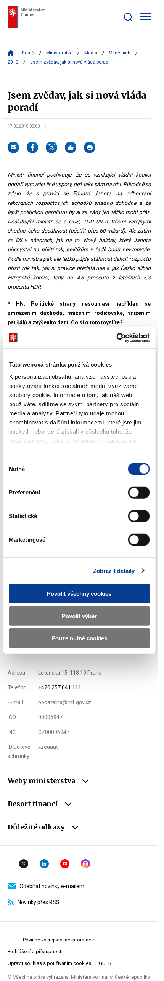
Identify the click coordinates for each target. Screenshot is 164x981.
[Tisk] (89, 147)
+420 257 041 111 (59, 687)
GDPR (105, 963)
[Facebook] (32, 147)
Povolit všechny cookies (79, 593)
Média (90, 53)
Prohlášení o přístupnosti (35, 951)
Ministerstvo (59, 53)
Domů (28, 53)
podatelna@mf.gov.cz (64, 702)
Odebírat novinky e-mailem (51, 886)
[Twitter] (51, 147)
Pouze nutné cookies (79, 638)
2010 (13, 62)
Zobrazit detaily (114, 570)
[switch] (139, 493)
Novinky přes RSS (38, 902)
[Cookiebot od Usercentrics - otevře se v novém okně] (116, 338)
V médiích (119, 53)
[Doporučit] (70, 147)
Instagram (85, 863)
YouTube (64, 863)
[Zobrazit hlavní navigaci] (145, 16)
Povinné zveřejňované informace (58, 940)
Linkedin (44, 863)
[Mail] (13, 147)
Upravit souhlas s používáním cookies (49, 963)
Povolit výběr (79, 616)
